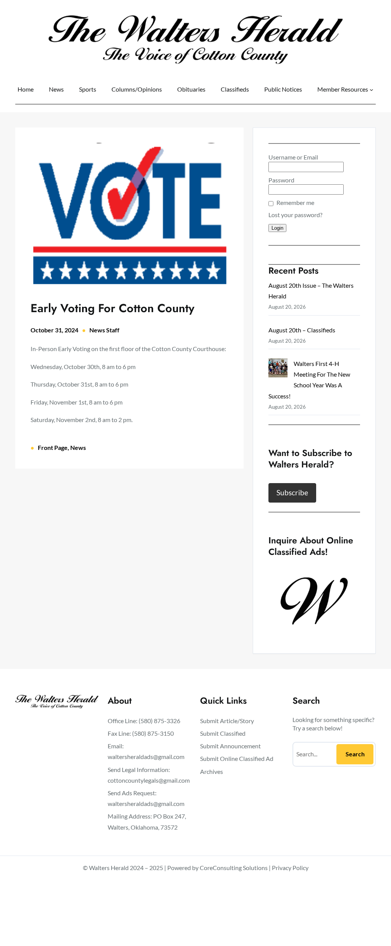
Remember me (295, 202)
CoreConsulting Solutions (234, 867)
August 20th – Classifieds (301, 330)
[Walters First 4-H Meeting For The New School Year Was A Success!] (278, 369)
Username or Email (293, 157)
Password (281, 180)
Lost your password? (295, 214)
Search (355, 753)
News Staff (104, 330)
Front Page (53, 447)
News (78, 447)
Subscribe (292, 492)
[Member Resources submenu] (371, 89)
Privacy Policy (290, 867)
